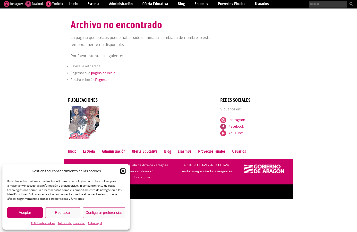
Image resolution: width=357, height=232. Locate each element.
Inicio (72, 151)
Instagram (16, 4)
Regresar (102, 80)
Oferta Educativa (145, 151)
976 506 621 (198, 165)
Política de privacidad (71, 223)
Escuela (89, 151)
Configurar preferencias (104, 212)
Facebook (37, 4)
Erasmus (184, 151)
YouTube (57, 4)
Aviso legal (95, 223)
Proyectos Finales (212, 151)
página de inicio (103, 73)
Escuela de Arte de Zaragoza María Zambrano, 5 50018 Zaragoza (146, 171)
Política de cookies (43, 223)
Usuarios (239, 151)
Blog (167, 151)
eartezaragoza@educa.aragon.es (207, 171)
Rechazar (62, 212)
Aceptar (25, 212)
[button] (122, 171)
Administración (113, 151)
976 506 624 (219, 165)
